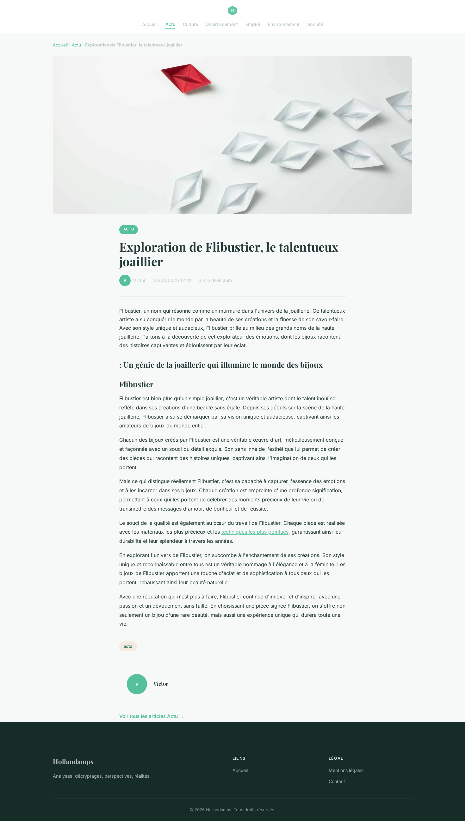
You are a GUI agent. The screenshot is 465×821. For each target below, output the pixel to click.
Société (315, 24)
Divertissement (222, 24)
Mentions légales (346, 770)
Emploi (252, 24)
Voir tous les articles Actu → (151, 716)
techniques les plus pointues (254, 532)
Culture (190, 24)
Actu (170, 24)
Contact (337, 781)
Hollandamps (73, 761)
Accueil (150, 24)
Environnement (284, 24)
